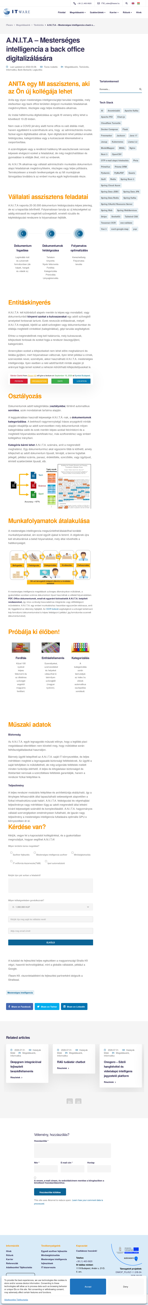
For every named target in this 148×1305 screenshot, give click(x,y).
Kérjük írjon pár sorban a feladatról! (24, 875)
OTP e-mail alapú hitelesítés (115, 160)
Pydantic (105, 172)
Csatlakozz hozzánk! (86, 1250)
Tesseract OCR (108, 222)
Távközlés (84, 66)
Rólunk (126, 12)
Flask (125, 129)
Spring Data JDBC (110, 191)
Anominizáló (114, 110)
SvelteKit (115, 216)
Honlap (91, 1163)
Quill (103, 179)
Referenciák (12, 1263)
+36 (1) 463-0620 (84, 1261)
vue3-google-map (119, 228)
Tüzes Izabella (51, 66)
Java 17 (133, 135)
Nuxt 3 (104, 154)
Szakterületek (97, 12)
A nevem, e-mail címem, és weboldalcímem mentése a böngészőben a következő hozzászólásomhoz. (69, 1182)
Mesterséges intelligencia (20, 992)
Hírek (138, 12)
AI (102, 110)
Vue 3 (104, 228)
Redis (113, 179)
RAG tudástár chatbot (71, 1062)
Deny (125, 1286)
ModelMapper (107, 147)
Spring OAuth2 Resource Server (116, 204)
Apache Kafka (131, 110)
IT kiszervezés (48, 1267)
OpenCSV (116, 154)
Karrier (113, 12)
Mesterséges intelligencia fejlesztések (54, 1261)
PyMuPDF (119, 172)
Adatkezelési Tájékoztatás (16, 1299)
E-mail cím (67, 1163)
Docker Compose (109, 129)
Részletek (15, 1077)
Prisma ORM (121, 166)
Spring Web (106, 210)
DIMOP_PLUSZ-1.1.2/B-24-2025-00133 (129, 1274)
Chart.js (121, 116)
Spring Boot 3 (127, 179)
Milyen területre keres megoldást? (23, 845)
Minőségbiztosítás (50, 1255)
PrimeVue (105, 166)
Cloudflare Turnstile (111, 123)
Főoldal (61, 12)
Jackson (121, 135)
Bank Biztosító (25, 69)
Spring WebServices (127, 210)
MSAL (122, 147)
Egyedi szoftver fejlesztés (54, 1251)
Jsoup (104, 141)
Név (36, 1163)
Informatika (11, 69)
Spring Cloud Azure (110, 185)
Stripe (104, 216)
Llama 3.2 (132, 141)
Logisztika (37, 69)
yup (135, 228)
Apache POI (107, 116)
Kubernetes (117, 141)
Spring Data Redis (110, 197)
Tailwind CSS (131, 216)
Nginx (132, 147)
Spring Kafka (129, 197)
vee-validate (126, 222)
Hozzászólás (41, 1141)
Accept (88, 1286)
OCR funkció (52, 608)
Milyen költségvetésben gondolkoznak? (26, 900)
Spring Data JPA (131, 191)
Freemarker (106, 135)
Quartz (131, 172)
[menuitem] (133, 3)
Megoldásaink (77, 12)
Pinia (135, 160)
